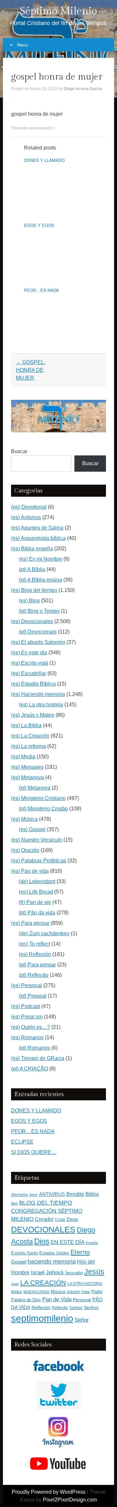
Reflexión (41, 1307)
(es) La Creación (30, 736)
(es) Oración (25, 850)
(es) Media (23, 756)
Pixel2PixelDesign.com (70, 1499)
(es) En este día (29, 652)
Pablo (85, 1292)
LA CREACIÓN (43, 1282)
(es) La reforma (28, 746)
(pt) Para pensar (37, 964)
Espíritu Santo (24, 1253)
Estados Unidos (54, 1253)
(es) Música (24, 819)
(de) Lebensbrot (37, 881)
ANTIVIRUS (52, 1194)
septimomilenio (42, 1318)
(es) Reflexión (35, 954)
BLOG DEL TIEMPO (45, 1202)
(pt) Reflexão (33, 975)
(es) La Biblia (26, 725)
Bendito (75, 1194)
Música (58, 1291)
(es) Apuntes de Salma (37, 528)
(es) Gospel (32, 829)
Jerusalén (74, 1272)
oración (73, 1292)
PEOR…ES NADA (41, 290)
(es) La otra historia (41, 704)
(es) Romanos (27, 1037)
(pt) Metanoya (34, 788)
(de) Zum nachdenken (44, 933)
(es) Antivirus (26, 517)
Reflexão (60, 1307)
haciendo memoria (52, 1261)
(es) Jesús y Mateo (32, 715)
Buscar (19, 451)
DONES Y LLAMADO (44, 160)
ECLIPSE (22, 1142)
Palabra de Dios (26, 1299)
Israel (38, 1272)
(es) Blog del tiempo (34, 590)
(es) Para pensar (30, 923)
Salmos (76, 1307)
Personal (82, 1299)
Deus (72, 1219)
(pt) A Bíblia (32, 569)
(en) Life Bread (36, 892)
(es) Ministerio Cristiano (38, 798)
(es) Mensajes (27, 767)
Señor (81, 1320)
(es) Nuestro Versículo (36, 840)
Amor (33, 1195)
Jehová (54, 1272)
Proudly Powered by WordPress (48, 1492)
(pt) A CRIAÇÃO (29, 1068)
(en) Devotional (28, 507)
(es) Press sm (27, 1016)
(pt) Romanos (34, 1048)
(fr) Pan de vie (35, 902)
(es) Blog (29, 600)
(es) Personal (26, 985)
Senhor (91, 1307)
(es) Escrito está (29, 663)
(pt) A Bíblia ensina (40, 580)
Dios (41, 1241)
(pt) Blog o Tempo (39, 611)
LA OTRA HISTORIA (84, 1284)
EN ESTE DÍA (67, 1242)
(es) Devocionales (32, 621)
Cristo (60, 1220)
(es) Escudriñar (28, 673)
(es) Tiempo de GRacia (37, 1058)
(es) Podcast (25, 1006)
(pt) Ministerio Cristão (43, 808)
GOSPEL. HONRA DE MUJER (30, 370)
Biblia (92, 1194)
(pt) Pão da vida (37, 912)
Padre (96, 1291)
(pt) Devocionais (38, 632)
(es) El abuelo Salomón (38, 642)
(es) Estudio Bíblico (33, 684)
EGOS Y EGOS (39, 225)
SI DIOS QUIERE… (34, 1152)
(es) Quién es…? (30, 1027)
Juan (15, 1284)
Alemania (19, 1194)
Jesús (94, 1271)
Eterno (80, 1252)
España (92, 1243)
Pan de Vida (57, 1299)
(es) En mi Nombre (40, 559)
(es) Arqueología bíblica (38, 538)
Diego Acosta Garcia (83, 88)
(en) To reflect (34, 944)
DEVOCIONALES (43, 1229)
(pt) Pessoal (32, 996)
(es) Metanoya (27, 777)
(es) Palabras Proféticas (38, 860)
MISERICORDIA (36, 1292)
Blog (14, 1203)
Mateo (16, 1292)
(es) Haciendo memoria (38, 694)
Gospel (18, 1262)
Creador (44, 1219)
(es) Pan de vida (30, 871)
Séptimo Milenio (58, 11)
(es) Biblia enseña (32, 548)
